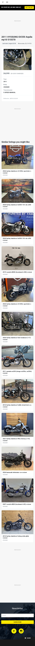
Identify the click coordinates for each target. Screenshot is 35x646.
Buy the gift (29, 7)
